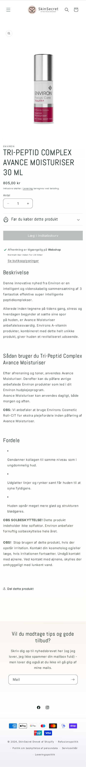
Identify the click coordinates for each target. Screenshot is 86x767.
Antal (6, 195)
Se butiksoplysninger (23, 260)
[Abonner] (72, 679)
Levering (28, 188)
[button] (8, 9)
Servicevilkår (70, 748)
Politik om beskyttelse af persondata (35, 748)
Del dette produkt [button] (20, 588)
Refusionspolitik (68, 741)
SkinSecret (25, 741)
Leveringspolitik (45, 754)
